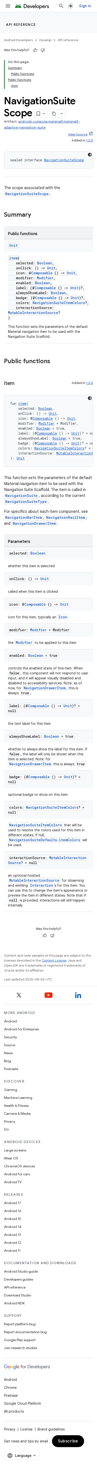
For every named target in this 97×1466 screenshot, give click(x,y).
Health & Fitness (16, 1105)
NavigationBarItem (23, 517)
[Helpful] (35, 50)
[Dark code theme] (90, 155)
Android (10, 1021)
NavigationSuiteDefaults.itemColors (44, 840)
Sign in (85, 6)
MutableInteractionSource (33, 312)
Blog (7, 1061)
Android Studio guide (21, 1271)
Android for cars (17, 1174)
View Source (78, 134)
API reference (21, 24)
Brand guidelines (51, 1429)
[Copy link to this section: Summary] (36, 215)
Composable (41, 273)
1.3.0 (89, 140)
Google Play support (20, 1340)
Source (9, 1045)
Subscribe (68, 1441)
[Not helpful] (43, 50)
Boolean (44, 263)
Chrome (10, 1387)
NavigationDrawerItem (34, 523)
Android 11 (12, 1250)
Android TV (13, 1182)
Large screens (15, 1150)
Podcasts (11, 1069)
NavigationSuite (21, 495)
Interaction (41, 885)
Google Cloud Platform (22, 1403)
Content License (54, 960)
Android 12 (12, 1242)
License (26, 1429)
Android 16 (12, 1211)
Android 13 (12, 1234)
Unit (13, 245)
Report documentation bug (25, 1332)
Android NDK (14, 1303)
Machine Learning (18, 1097)
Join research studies (20, 1348)
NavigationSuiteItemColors (59, 302)
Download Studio (17, 1295)
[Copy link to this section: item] (19, 384)
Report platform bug (20, 1324)
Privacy (9, 1121)
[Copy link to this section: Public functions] (55, 362)
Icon (62, 617)
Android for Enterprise (21, 1029)
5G (6, 1129)
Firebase (11, 1395)
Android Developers (18, 40)
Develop (45, 40)
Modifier (45, 278)
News (8, 1053)
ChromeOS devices (19, 1166)
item (13, 258)
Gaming (10, 1089)
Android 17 (12, 1203)
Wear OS (11, 1158)
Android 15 (12, 1219)
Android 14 (12, 1226)
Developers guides (18, 1279)
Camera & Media (17, 1113)
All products (14, 1411)
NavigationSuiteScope (64, 160)
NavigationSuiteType (26, 501)
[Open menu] (8, 6)
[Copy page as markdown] (53, 113)
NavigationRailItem (65, 517)
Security (10, 1037)
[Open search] (61, 6)
